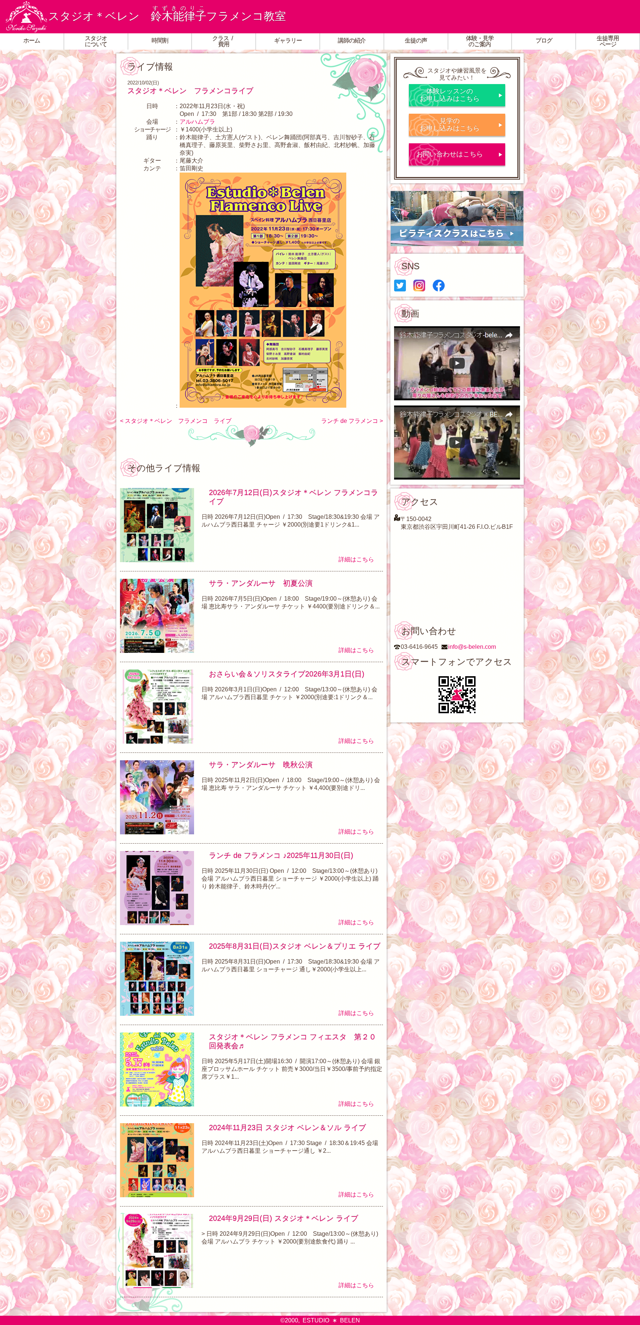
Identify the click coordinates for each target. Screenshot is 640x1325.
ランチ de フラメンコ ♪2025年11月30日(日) (281, 855)
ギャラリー (288, 40)
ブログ (544, 40)
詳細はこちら (356, 559)
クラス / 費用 (223, 41)
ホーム (31, 40)
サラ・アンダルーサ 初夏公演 (261, 583)
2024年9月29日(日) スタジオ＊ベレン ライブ (283, 1218)
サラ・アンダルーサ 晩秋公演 (261, 765)
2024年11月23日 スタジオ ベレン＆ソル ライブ (287, 1128)
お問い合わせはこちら (449, 154)
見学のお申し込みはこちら (450, 124)
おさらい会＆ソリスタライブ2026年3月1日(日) (286, 674)
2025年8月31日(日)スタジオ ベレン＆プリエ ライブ (294, 946)
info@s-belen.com (472, 647)
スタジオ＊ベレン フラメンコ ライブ (178, 421)
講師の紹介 (352, 40)
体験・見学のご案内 (480, 41)
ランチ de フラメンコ (349, 421)
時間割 (159, 40)
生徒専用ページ (608, 41)
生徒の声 (416, 40)
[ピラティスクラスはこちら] (457, 218)
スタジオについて (96, 41)
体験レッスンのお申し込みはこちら (450, 94)
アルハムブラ (197, 122)
